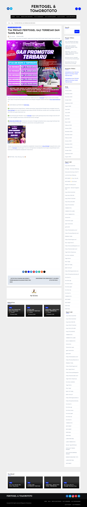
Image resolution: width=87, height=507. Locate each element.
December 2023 (68, 144)
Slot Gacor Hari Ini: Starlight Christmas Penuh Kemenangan (70, 486)
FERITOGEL (26, 105)
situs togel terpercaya (55, 99)
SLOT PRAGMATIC (71, 16)
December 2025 (68, 93)
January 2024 (68, 141)
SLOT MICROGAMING (50, 16)
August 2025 (68, 106)
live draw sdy (68, 290)
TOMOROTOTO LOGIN (70, 211)
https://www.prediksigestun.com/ (73, 245)
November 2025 (68, 96)
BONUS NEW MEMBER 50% (15, 121)
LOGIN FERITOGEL (70, 438)
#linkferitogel (41, 38)
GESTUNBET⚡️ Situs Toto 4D (71, 178)
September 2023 (69, 153)
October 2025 (68, 100)
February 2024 (68, 137)
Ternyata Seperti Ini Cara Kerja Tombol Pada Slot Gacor (72, 74)
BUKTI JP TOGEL (69, 264)
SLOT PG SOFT (61, 16)
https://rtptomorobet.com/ (71, 249)
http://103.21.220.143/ (70, 165)
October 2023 (68, 150)
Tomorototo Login (69, 220)
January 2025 (68, 128)
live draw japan (68, 286)
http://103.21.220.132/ (70, 192)
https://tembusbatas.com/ (71, 230)
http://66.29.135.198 (69, 195)
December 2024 (68, 131)
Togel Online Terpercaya (70, 252)
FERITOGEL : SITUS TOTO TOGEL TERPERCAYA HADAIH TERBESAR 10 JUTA (71, 53)
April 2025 (67, 118)
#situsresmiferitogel (55, 38)
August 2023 (68, 156)
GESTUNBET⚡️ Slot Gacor (71, 181)
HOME (13, 16)
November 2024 (68, 134)
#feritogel (19, 38)
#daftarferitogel (12, 38)
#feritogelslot (24, 38)
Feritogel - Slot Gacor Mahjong (72, 168)
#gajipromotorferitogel (33, 38)
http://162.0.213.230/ (70, 201)
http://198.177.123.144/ (70, 198)
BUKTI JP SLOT (68, 267)
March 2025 (67, 122)
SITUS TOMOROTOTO (70, 214)
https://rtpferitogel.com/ (71, 239)
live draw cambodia (69, 255)
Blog (20, 27)
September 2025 (69, 103)
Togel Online (68, 258)
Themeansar (28, 503)
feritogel (29, 115)
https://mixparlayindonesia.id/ (72, 274)
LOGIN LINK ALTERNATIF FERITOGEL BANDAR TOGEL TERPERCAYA (71, 47)
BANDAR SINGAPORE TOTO (72, 457)
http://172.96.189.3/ (69, 204)
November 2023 (68, 147)
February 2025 (68, 125)
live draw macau (69, 283)
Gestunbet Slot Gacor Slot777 (72, 172)
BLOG (18, 16)
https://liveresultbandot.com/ (72, 233)
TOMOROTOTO (68, 208)
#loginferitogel (47, 38)
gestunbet (67, 226)
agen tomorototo (69, 223)
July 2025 (67, 109)
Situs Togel (67, 261)
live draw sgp (68, 280)
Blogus (22, 503)
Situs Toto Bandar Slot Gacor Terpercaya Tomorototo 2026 (15, 311)
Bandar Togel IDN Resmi (71, 445)
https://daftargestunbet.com (71, 271)
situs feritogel (11, 110)
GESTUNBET (68, 299)
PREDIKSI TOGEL (68, 236)
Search (67, 27)
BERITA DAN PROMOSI (27, 16)
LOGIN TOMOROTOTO (70, 441)
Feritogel (42, 97)
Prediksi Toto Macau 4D (70, 184)
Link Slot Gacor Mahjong (70, 175)
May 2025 (67, 115)
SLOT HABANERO (38, 16)
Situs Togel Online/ (69, 242)
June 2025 (67, 112)
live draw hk (68, 277)
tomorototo (67, 217)
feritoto (13, 36)
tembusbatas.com (69, 72)
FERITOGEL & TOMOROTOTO (19, 496)
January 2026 (68, 90)
